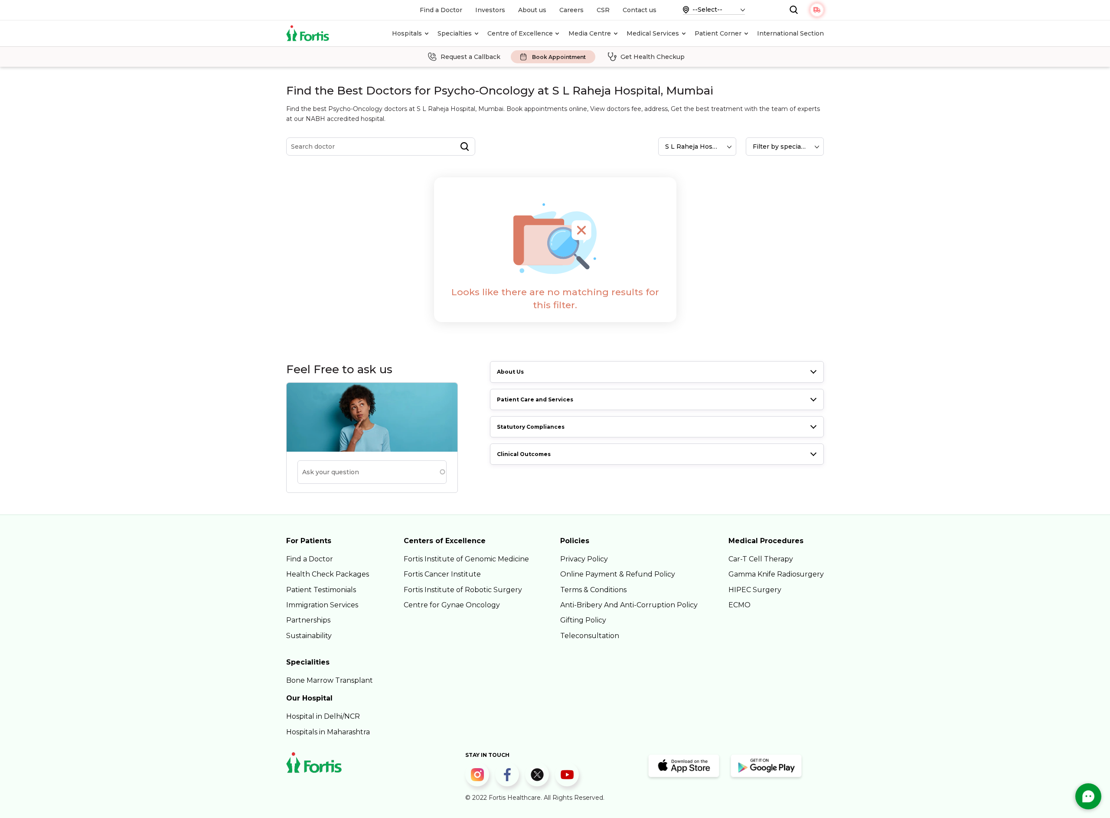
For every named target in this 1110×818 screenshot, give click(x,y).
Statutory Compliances (531, 427)
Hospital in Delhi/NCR (323, 716)
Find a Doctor (441, 10)
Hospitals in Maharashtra (328, 732)
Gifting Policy (583, 620)
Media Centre (589, 33)
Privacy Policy (584, 559)
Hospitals (407, 33)
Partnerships (308, 620)
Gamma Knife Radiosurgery (776, 574)
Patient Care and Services (535, 399)
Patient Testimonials (321, 590)
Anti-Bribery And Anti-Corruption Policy (629, 605)
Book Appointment (559, 57)
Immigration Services (322, 605)
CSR (603, 10)
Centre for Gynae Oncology (452, 605)
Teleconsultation (589, 636)
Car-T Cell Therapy (760, 559)
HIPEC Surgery (754, 590)
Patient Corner (718, 33)
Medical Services (653, 33)
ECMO (739, 605)
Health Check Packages (327, 574)
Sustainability (309, 636)
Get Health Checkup (652, 57)
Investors (490, 10)
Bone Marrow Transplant (329, 680)
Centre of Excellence (520, 33)
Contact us (639, 10)
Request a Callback (470, 57)
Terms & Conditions (593, 590)
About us (532, 10)
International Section (790, 33)
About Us (510, 371)
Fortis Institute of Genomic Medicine (466, 559)
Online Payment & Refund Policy (617, 574)
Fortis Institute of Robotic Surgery (463, 590)
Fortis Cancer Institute (442, 574)
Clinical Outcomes (524, 454)
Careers (571, 10)
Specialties (454, 33)
